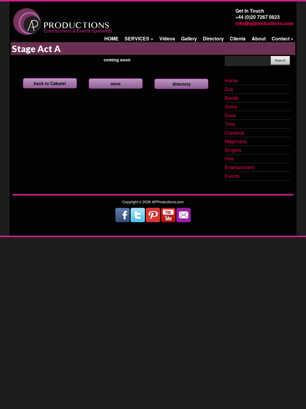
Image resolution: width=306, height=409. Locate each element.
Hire (229, 159)
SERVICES (139, 38)
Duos (230, 116)
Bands (231, 98)
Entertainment (239, 168)
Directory (213, 38)
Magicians (236, 142)
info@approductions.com (264, 23)
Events (232, 176)
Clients (238, 38)
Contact (282, 38)
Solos (231, 107)
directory (181, 84)
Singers (233, 150)
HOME (111, 38)
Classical (234, 133)
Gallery (189, 38)
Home (231, 81)
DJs (229, 90)
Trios (230, 124)
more (116, 84)
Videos (167, 38)
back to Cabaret (50, 83)
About (259, 38)
